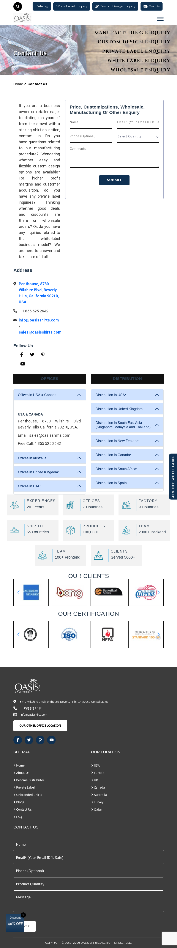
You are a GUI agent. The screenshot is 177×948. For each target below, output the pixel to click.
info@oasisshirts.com (39, 320)
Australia (100, 795)
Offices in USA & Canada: (37, 395)
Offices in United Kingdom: (38, 472)
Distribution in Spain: (112, 483)
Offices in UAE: (29, 486)
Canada (99, 787)
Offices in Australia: (32, 458)
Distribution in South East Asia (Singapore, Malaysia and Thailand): (123, 425)
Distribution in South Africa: (116, 469)
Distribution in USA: (111, 395)
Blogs (19, 802)
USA (96, 765)
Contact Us (23, 809)
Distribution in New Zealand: (117, 441)
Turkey (98, 802)
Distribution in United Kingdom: (119, 409)
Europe (98, 773)
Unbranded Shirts (28, 795)
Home (18, 84)
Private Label (25, 787)
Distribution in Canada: (113, 455)
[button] (18, 592)
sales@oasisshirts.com (40, 332)
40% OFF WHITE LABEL (173, 477)
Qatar (97, 809)
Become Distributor (29, 780)
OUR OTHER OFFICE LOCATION (40, 726)
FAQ (18, 817)
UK (95, 780)
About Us (22, 773)
